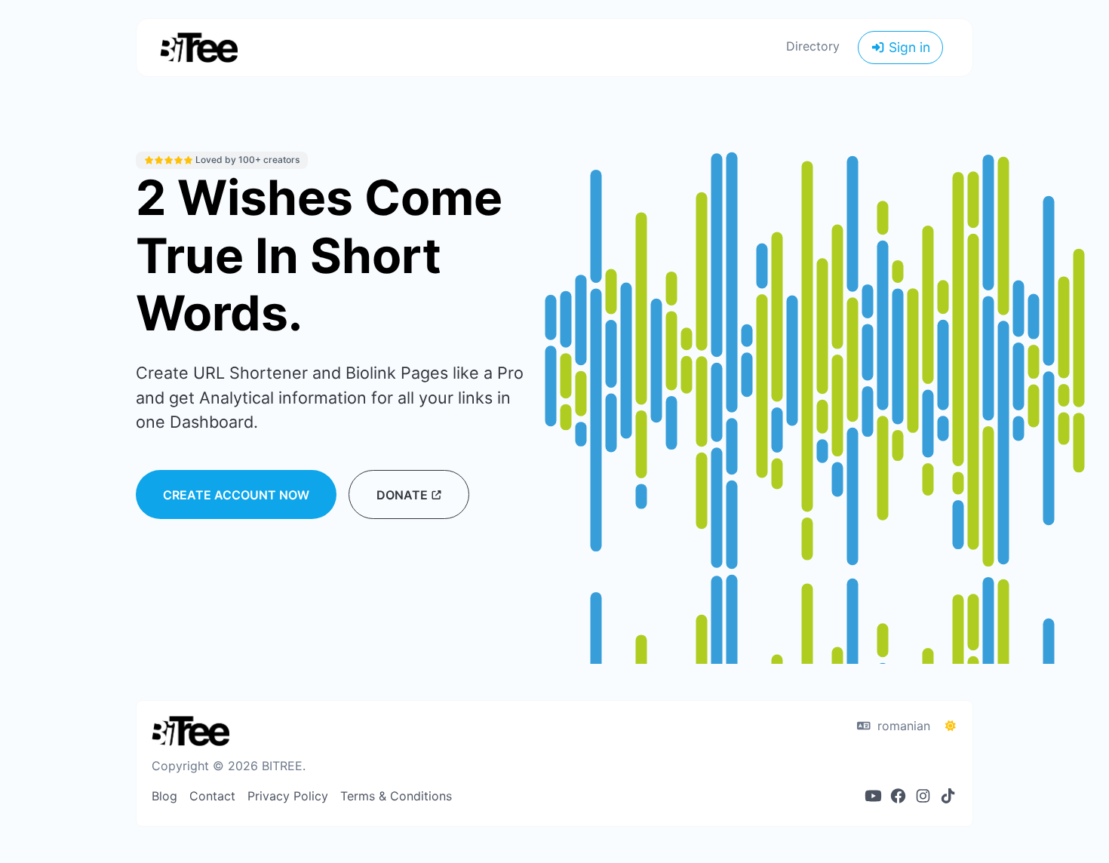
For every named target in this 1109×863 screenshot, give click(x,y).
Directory (813, 46)
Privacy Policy (287, 795)
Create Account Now (236, 494)
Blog (164, 795)
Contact (212, 795)
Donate (403, 494)
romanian (902, 725)
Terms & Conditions (396, 795)
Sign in (907, 47)
